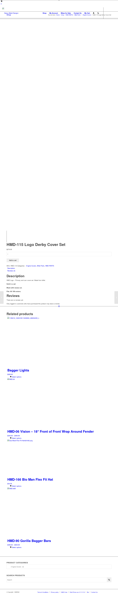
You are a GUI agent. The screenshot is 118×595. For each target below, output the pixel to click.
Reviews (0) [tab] (11, 271)
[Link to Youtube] (114, 13)
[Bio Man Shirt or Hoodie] (116, 297)
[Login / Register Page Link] (93, 13)
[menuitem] (44, 13)
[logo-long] (10, 13)
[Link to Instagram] (110, 13)
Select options (16, 377)
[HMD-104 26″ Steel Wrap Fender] (2, 297)
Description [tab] (11, 268)
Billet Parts (40, 266)
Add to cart (12, 260)
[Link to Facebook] (107, 13)
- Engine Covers (30, 266)
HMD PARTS (49, 266)
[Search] (98, 13)
